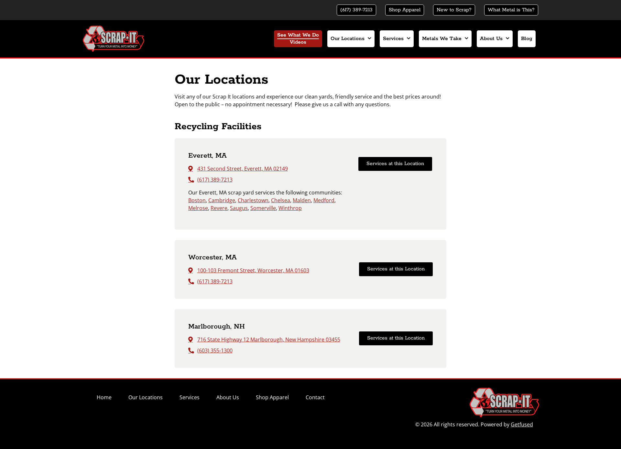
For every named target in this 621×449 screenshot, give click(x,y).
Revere (219, 208)
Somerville (263, 208)
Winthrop (290, 208)
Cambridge (221, 200)
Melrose (198, 208)
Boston (197, 200)
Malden (302, 200)
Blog (526, 39)
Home (104, 397)
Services (393, 39)
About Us (491, 39)
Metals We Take (442, 39)
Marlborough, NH (216, 326)
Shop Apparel (272, 397)
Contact (315, 397)
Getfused (522, 424)
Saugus (239, 208)
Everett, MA (207, 155)
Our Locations (348, 39)
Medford (323, 200)
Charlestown (253, 200)
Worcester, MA (212, 257)
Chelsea (280, 200)
